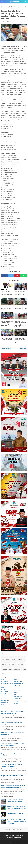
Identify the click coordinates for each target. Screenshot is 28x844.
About (6, 835)
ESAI (3, 659)
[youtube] (21, 830)
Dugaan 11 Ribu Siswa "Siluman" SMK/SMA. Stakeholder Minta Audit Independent (16, 821)
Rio (22, 667)
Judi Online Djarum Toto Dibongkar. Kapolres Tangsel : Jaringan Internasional (7, 323)
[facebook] (4, 275)
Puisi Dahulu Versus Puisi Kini (15, 813)
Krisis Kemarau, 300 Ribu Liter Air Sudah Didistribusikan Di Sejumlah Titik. (16, 808)
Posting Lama (23, 348)
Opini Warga (13, 667)
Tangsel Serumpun (17, 669)
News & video (20, 664)
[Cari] (26, 2)
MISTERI (22, 662)
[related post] (7, 286)
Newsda (3, 667)
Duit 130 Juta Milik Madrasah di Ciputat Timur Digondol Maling (6, 293)
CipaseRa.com (17, 842)
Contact (12, 835)
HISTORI (4, 662)
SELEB (10, 669)
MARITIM (16, 662)
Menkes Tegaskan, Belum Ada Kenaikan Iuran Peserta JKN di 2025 (20, 340)
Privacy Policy (19, 835)
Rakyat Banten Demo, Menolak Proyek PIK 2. (6, 339)
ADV (3, 657)
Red (19, 667)
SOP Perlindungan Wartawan (14, 837)
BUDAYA (11, 657)
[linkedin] (18, 830)
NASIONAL (4, 664)
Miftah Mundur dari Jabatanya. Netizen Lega (21, 307)
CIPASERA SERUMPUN (20, 657)
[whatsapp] (23, 275)
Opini (8, 667)
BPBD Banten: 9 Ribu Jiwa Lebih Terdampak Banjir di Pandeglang (6, 308)
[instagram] (10, 830)
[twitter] (11, 275)
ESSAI (7, 659)
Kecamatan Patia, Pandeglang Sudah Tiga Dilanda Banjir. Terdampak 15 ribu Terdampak (20, 324)
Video (24, 669)
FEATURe (13, 659)
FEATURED (19, 659)
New (9, 664)
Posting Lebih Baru (6, 348)
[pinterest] (17, 275)
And (6, 657)
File (24, 659)
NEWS (13, 664)
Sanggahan (4, 669)
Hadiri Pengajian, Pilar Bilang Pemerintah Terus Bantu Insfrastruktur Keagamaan (20, 293)
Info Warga (10, 662)
